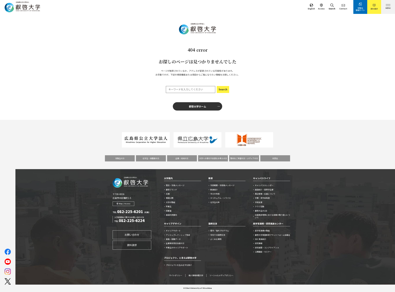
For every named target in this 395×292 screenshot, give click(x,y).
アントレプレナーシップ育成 (178, 235)
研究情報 (258, 243)
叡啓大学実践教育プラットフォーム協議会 (272, 235)
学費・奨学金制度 (262, 198)
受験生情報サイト (360, 9)
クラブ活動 (259, 206)
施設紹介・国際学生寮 (264, 189)
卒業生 (168, 206)
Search (332, 8)
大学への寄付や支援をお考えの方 (213, 158)
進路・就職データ (173, 239)
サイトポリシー (175, 275)
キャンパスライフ (261, 178)
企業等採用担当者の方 (175, 243)
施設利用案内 (171, 215)
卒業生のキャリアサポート (177, 247)
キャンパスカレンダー (264, 185)
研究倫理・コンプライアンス (267, 247)
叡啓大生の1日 (261, 211)
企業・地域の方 (181, 158)
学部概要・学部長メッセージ (222, 185)
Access (321, 8)
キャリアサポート (173, 230)
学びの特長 (215, 194)
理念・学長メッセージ (175, 185)
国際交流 (212, 223)
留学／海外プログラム (219, 230)
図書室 (168, 211)
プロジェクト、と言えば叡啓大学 (180, 257)
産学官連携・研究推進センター (268, 223)
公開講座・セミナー (263, 252)
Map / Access (124, 203)
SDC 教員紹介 (260, 239)
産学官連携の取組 (262, 230)
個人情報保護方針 (196, 275)
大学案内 (168, 178)
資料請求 (374, 8)
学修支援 (258, 202)
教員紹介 (214, 189)
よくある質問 (215, 239)
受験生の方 (120, 158)
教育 (210, 178)
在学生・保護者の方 (151, 158)
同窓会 (275, 158)
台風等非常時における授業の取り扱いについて (272, 216)
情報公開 (169, 198)
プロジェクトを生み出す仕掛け (180, 265)
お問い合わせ (132, 234)
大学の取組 (170, 202)
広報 (168, 194)
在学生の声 (215, 202)
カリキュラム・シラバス (220, 198)
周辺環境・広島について (265, 194)
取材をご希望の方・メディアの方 (244, 158)
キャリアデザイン (172, 223)
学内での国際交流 (217, 235)
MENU (388, 8)
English (311, 8)
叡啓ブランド (171, 189)
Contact (343, 8)
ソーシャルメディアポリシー (221, 275)
